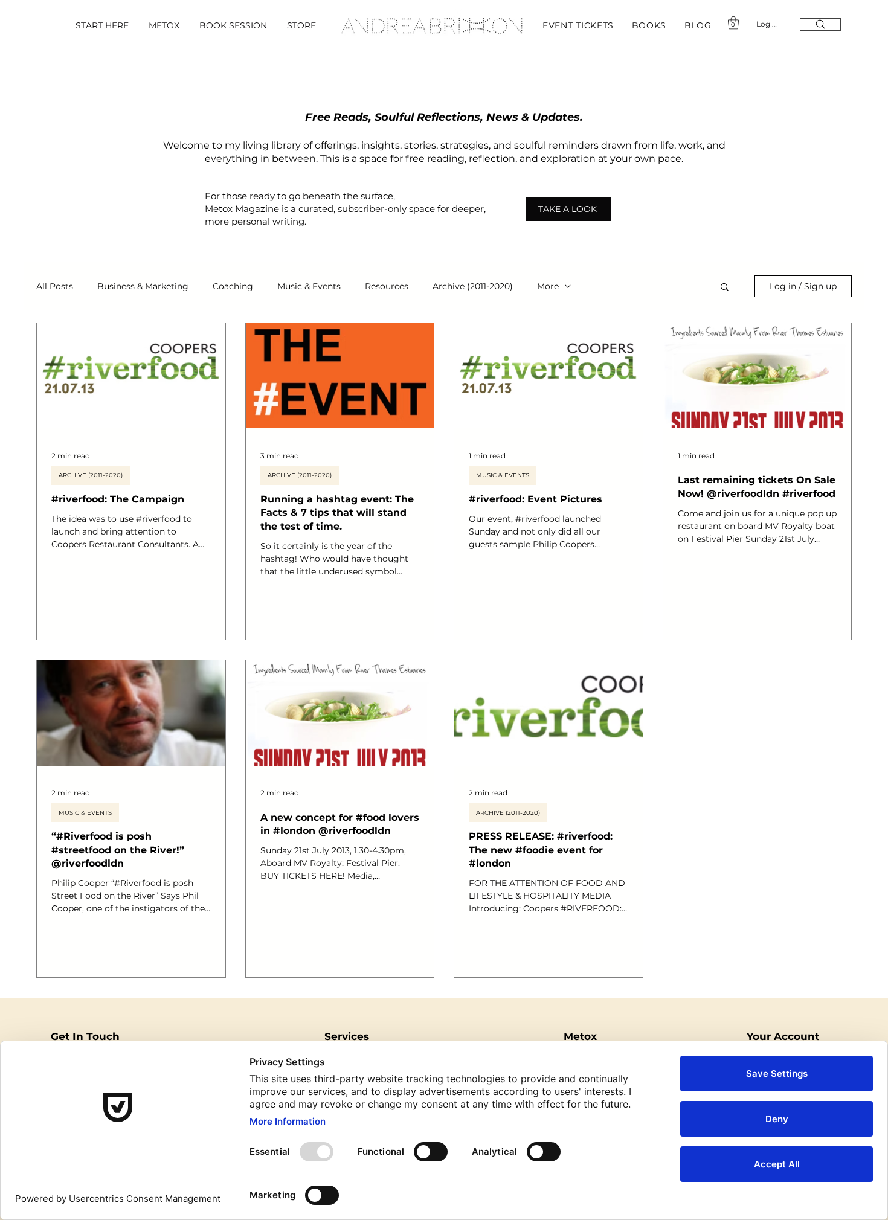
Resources (386, 286)
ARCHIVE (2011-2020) (91, 475)
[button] (654, 25)
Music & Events (309, 286)
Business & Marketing (142, 286)
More (548, 286)
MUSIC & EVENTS (502, 475)
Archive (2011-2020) (473, 286)
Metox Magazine (242, 208)
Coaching (233, 286)
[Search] (820, 24)
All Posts (54, 286)
